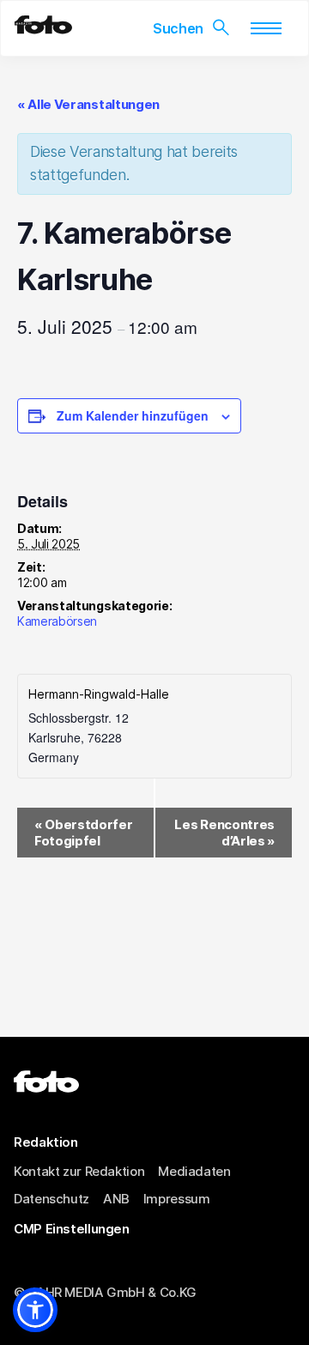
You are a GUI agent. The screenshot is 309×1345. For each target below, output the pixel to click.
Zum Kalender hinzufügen (133, 415)
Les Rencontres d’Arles (224, 832)
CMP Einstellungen (72, 1229)
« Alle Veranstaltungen (88, 104)
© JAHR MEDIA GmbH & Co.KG (105, 1292)
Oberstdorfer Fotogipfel (83, 832)
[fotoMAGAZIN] (43, 29)
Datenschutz (51, 1199)
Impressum (176, 1199)
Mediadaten (194, 1171)
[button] (35, 1310)
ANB (116, 1199)
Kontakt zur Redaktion (79, 1171)
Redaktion (46, 1142)
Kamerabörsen (57, 621)
